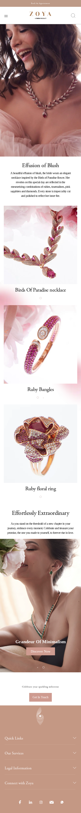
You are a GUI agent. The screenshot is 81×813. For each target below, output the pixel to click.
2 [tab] (43, 398)
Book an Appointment (40, 3)
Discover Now (40, 651)
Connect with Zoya (19, 783)
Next (75, 651)
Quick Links (14, 738)
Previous (6, 651)
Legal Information (18, 768)
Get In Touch (40, 697)
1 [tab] (40, 298)
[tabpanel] (40, 245)
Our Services (14, 753)
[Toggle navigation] (6, 15)
